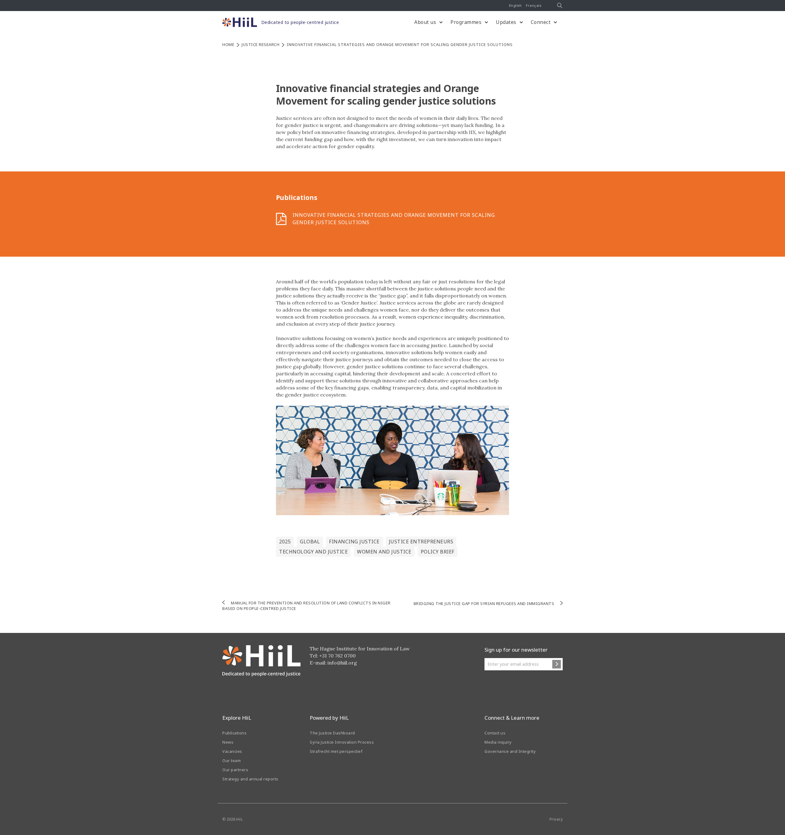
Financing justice (354, 541)
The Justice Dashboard (332, 733)
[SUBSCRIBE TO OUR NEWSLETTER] (556, 664)
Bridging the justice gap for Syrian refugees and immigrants (484, 603)
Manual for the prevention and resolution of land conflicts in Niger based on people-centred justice (306, 605)
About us (425, 22)
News (227, 742)
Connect (541, 22)
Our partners (235, 769)
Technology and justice (313, 551)
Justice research (260, 44)
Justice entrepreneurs (421, 541)
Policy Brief (437, 551)
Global (310, 541)
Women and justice (384, 551)
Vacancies (232, 751)
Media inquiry (498, 742)
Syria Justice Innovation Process (342, 742)
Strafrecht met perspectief (336, 751)
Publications (234, 733)
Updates (506, 22)
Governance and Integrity (510, 751)
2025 (285, 541)
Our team (231, 760)
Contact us (494, 733)
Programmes (465, 22)
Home (228, 44)
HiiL (239, 819)
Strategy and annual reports (250, 779)
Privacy (556, 819)
